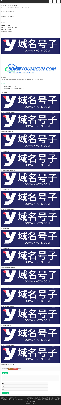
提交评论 (5, 393)
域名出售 (10, 368)
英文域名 (15, 368)
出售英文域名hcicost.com (10, 5)
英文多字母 (11, 7)
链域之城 (4, 7)
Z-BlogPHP (33, 403)
